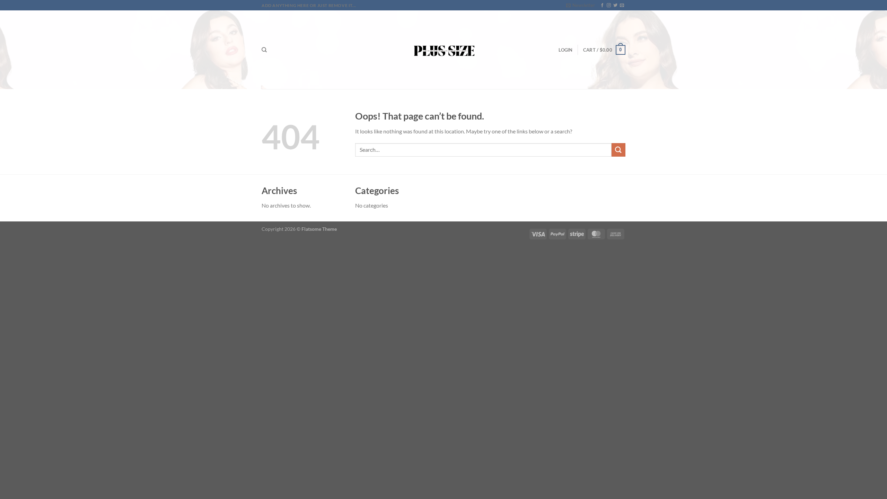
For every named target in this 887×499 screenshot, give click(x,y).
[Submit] (618, 150)
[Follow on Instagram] (609, 5)
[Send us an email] (622, 5)
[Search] (264, 49)
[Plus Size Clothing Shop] (443, 49)
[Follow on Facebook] (602, 5)
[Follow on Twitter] (615, 5)
